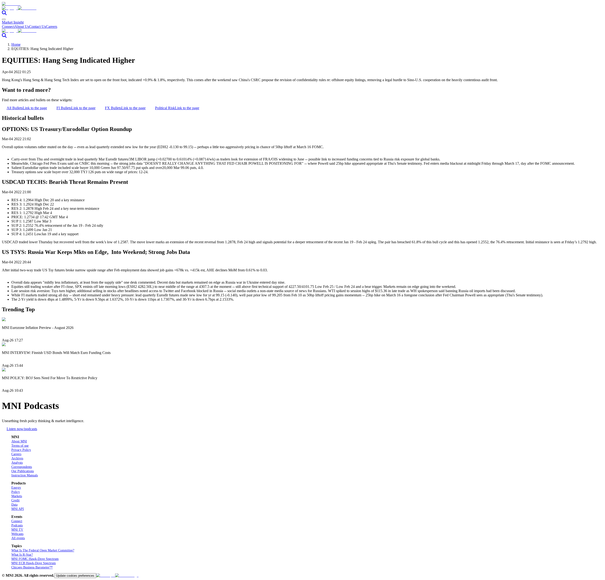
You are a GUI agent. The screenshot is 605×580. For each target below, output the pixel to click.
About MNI (19, 441)
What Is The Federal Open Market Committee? (42, 550)
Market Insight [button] (13, 22)
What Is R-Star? (22, 554)
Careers (51, 27)
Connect (8, 27)
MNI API (17, 509)
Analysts (17, 462)
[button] (302, 8)
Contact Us (37, 27)
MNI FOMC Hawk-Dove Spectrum (35, 559)
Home (16, 44)
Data (14, 504)
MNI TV (17, 529)
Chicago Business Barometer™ (32, 567)
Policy (15, 492)
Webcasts (17, 534)
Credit (15, 500)
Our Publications (22, 471)
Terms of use (20, 445)
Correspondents (21, 467)
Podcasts (17, 525)
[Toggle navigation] (4, 19)
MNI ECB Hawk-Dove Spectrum (33, 563)
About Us (21, 27)
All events (18, 538)
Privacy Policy (21, 450)
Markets (16, 496)
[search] (4, 14)
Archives (17, 458)
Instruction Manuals (24, 475)
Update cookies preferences (75, 575)
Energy (16, 487)
